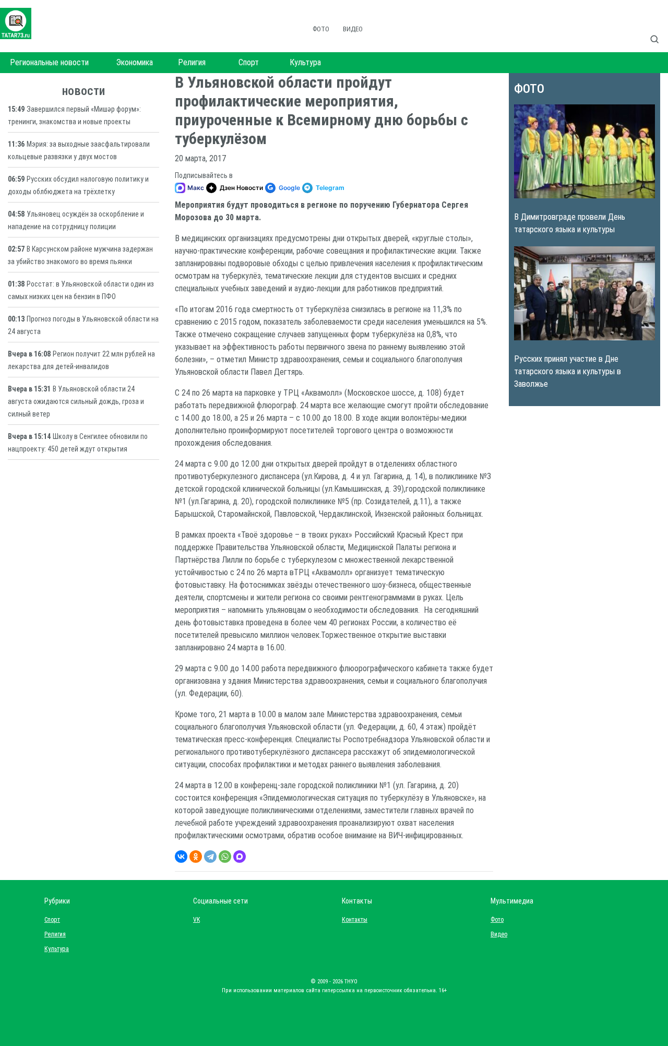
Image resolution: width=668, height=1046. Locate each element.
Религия (192, 62)
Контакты (352, 919)
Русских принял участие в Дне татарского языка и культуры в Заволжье (567, 371)
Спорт (248, 62)
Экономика (134, 62)
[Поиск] (658, 28)
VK (196, 919)
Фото (321, 29)
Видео (353, 29)
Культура (305, 62)
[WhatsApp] (225, 856)
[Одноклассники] (195, 856)
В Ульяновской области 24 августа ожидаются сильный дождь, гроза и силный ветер (76, 401)
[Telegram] (210, 856)
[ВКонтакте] (181, 856)
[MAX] (239, 856)
